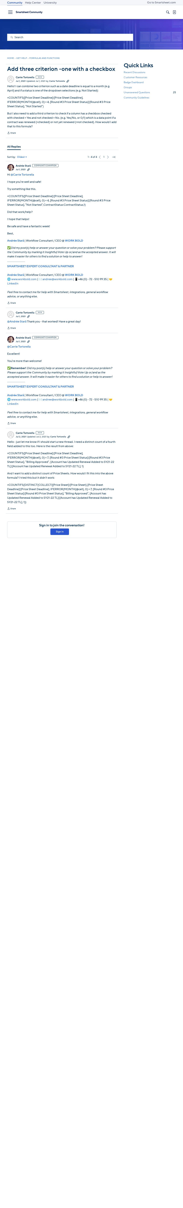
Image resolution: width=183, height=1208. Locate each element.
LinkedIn (12, 284)
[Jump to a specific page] (114, 157)
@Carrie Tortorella (22, 175)
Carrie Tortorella (25, 77)
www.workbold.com (23, 279)
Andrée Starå (23, 165)
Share (11, 133)
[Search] (168, 12)
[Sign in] (174, 12)
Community (14, 3)
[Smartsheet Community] (29, 12)
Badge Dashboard (134, 82)
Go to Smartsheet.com (161, 2)
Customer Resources (135, 77)
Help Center (33, 3)
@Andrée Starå (16, 322)
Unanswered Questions (150, 92)
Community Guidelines (136, 97)
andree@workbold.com (58, 279)
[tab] (14, 147)
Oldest (21, 157)
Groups (128, 87)
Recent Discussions (134, 72)
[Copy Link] (68, 81)
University (50, 3)
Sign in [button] (60, 531)
